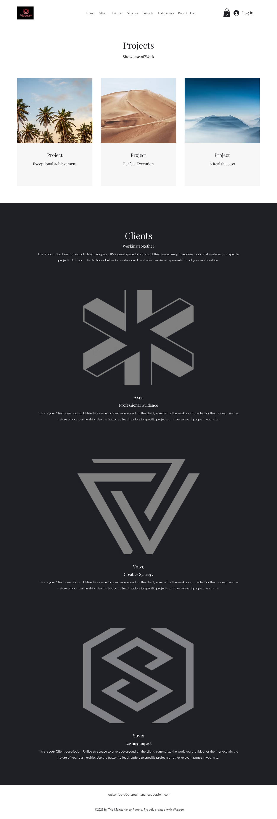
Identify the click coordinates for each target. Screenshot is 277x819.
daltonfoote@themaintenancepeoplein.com (139, 794)
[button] (226, 12)
